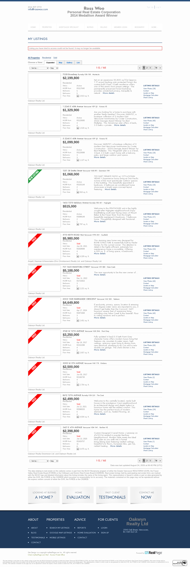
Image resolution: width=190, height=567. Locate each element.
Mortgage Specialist (69, 27)
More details (108, 93)
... (153, 67)
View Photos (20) (149, 345)
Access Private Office (57, 555)
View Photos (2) (149, 377)
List (78, 63)
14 (156, 67)
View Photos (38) (149, 88)
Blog (33, 532)
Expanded (50, 63)
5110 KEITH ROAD (85, 234)
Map (60, 63)
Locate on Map (148, 93)
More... (154, 27)
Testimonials (38, 537)
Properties (47, 27)
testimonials (112, 497)
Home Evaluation (86, 532)
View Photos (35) (149, 153)
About (34, 527)
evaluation (78, 497)
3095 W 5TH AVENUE (85, 363)
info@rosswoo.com (38, 9)
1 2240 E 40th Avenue (85, 106)
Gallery (69, 63)
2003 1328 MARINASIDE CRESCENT (91, 299)
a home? (44, 497)
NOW (146, 497)
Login (104, 527)
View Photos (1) (149, 441)
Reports (81, 527)
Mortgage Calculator (150, 95)
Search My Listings (59, 527)
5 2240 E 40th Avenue (85, 138)
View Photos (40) (149, 120)
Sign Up (150, 7)
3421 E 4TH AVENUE (85, 427)
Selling (103, 27)
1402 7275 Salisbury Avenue (87, 202)
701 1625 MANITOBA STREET (89, 266)
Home (33, 27)
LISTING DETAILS (151, 85)
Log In (158, 7)
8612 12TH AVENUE (83, 395)
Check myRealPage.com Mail (38, 555)
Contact (146, 91)
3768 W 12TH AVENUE (86, 331)
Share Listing (148, 97)
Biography (139, 27)
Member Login (120, 27)
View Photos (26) (149, 249)
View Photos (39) (149, 409)
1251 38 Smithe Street (86, 170)
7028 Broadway (81, 74)
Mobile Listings (57, 537)
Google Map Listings (61, 532)
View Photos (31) (149, 217)
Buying (90, 27)
